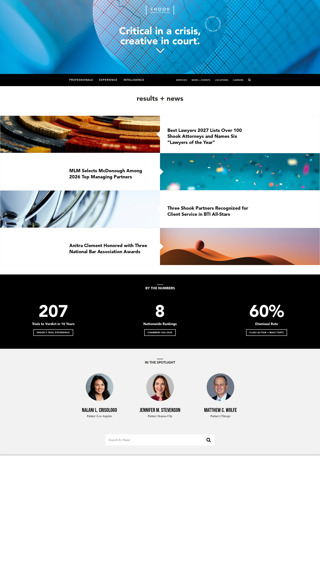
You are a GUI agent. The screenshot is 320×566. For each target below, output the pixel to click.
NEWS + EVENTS (201, 80)
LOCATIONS (221, 80)
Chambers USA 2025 (160, 332)
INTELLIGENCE (134, 79)
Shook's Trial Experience (53, 332)
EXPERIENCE (108, 79)
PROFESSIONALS (81, 79)
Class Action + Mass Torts (266, 332)
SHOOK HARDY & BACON (160, 10)
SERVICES (181, 80)
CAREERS (238, 80)
